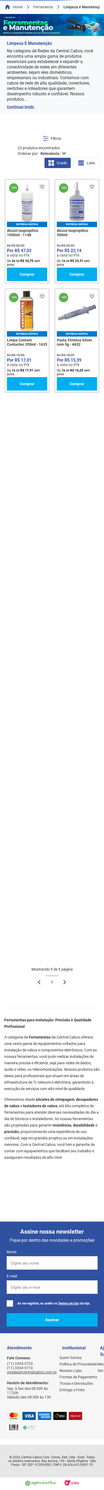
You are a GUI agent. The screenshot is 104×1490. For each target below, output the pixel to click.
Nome (12, 1252)
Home (18, 7)
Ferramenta (43, 7)
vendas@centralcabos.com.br (32, 1372)
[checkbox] (10, 1303)
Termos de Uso (68, 1303)
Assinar (52, 1319)
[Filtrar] (52, 139)
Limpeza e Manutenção (83, 7)
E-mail (12, 1276)
